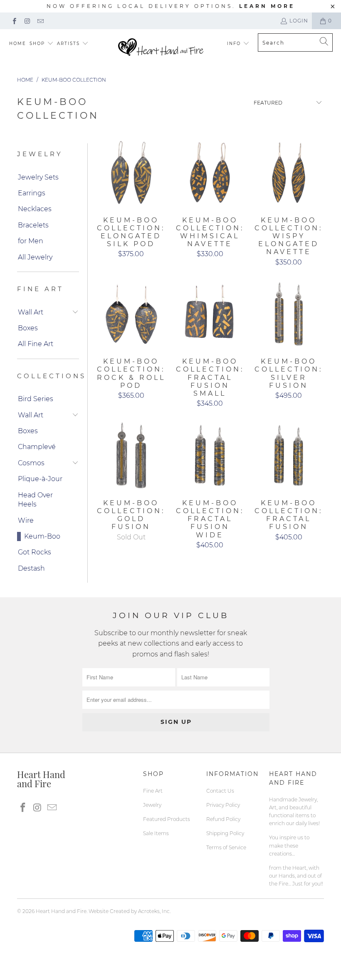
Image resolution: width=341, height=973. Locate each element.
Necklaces (35, 209)
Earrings (31, 193)
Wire (26, 520)
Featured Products (166, 819)
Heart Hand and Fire (61, 911)
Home (17, 43)
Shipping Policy (225, 833)
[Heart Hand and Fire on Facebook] (13, 20)
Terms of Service (226, 847)
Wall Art (30, 312)
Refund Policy (223, 819)
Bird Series (35, 399)
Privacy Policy (223, 805)
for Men (30, 241)
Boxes (28, 328)
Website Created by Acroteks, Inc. (129, 911)
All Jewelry (35, 257)
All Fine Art (35, 344)
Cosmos (31, 463)
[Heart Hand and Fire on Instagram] (26, 20)
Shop (37, 43)
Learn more (267, 6)
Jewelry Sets (38, 177)
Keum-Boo (42, 536)
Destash (31, 568)
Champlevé (37, 447)
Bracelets (33, 225)
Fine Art (153, 791)
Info (234, 43)
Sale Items (156, 833)
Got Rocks (34, 552)
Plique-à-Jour (40, 479)
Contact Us (220, 791)
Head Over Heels (35, 499)
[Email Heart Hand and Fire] (40, 20)
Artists (69, 43)
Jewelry (152, 805)
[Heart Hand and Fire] (160, 47)
